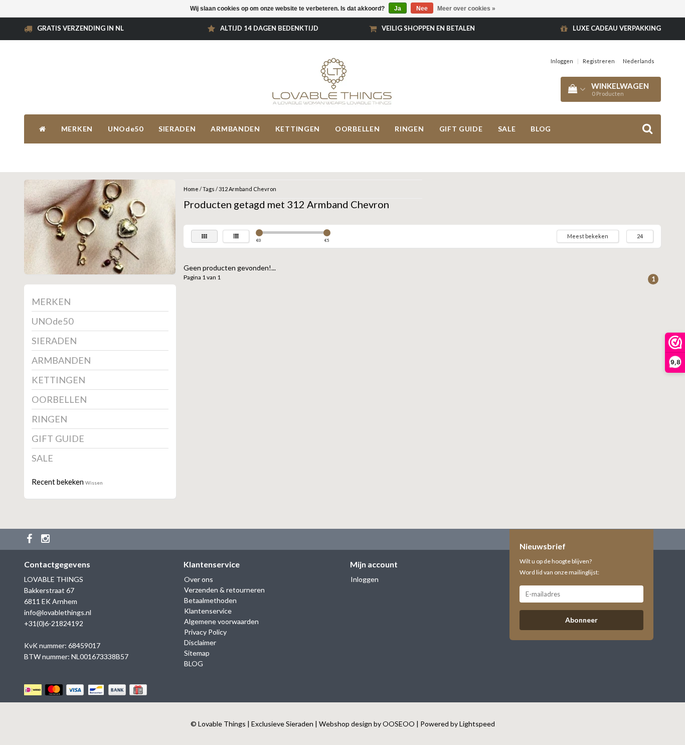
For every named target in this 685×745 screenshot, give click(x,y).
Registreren (599, 61)
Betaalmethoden (210, 600)
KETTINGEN (297, 128)
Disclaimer (200, 642)
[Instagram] (46, 539)
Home (191, 189)
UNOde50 (125, 128)
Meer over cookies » (466, 8)
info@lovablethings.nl (57, 612)
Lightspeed (477, 723)
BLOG (541, 128)
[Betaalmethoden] (86, 689)
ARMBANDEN (235, 128)
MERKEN (77, 128)
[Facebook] (31, 539)
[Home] (42, 128)
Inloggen (562, 61)
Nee (422, 8)
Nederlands (638, 61)
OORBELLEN (357, 128)
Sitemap (197, 653)
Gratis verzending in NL (80, 28)
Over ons (198, 579)
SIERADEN (177, 128)
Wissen (94, 483)
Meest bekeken (587, 236)
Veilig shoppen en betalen (428, 28)
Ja (397, 8)
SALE (507, 128)
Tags (209, 189)
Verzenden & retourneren (224, 589)
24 (640, 236)
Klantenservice (208, 611)
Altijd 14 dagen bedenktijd (269, 28)
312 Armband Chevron (247, 189)
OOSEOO (399, 723)
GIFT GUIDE (461, 128)
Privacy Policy (205, 632)
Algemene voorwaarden (221, 621)
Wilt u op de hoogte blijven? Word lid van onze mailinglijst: (559, 566)
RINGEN (409, 128)
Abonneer (581, 620)
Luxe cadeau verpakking (617, 28)
